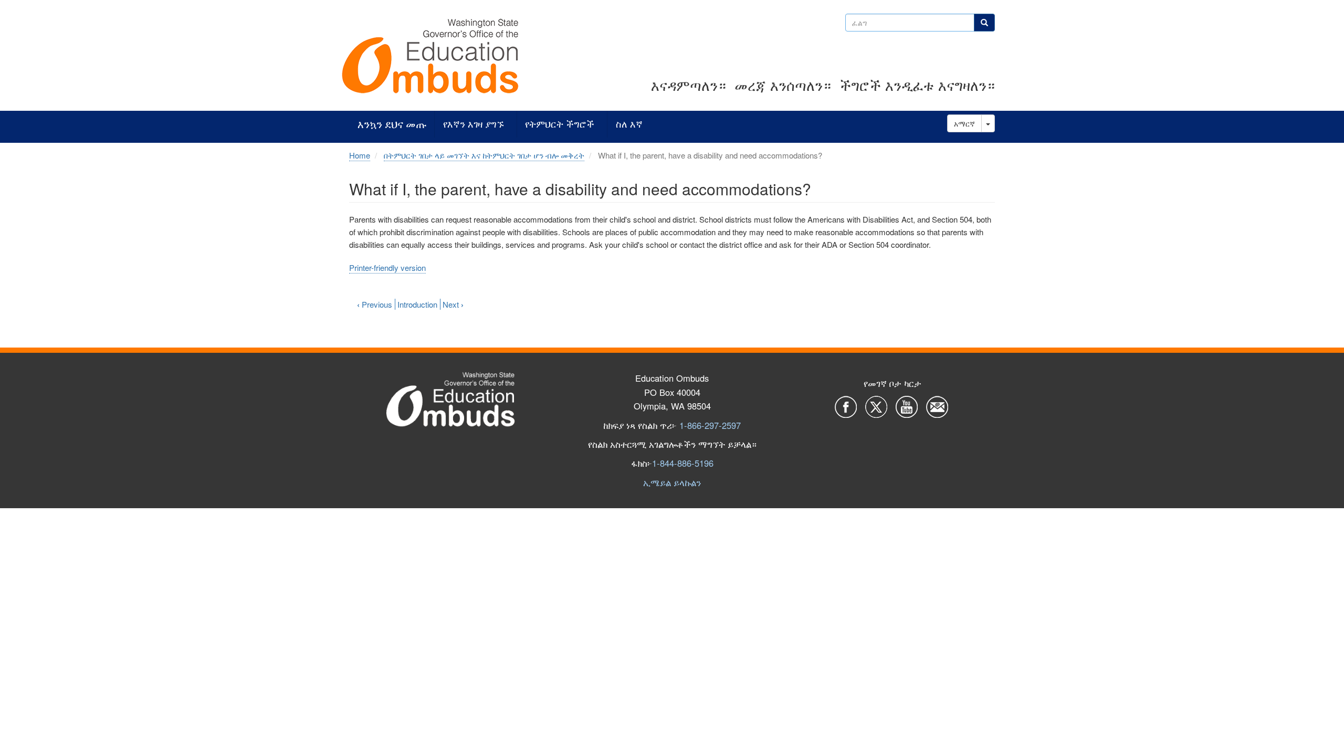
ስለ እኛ (629, 124)
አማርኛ (964, 123)
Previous (374, 304)
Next (453, 304)
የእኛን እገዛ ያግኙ (473, 124)
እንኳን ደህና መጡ (392, 124)
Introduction (417, 304)
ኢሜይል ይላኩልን (672, 482)
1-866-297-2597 (710, 425)
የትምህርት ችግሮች (559, 124)
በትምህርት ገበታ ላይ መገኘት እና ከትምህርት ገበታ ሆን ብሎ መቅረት (484, 155)
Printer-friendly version (387, 267)
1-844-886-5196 (682, 463)
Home (359, 155)
